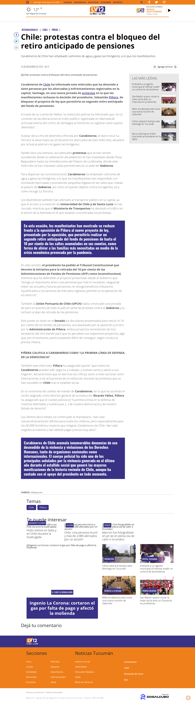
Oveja (78, 677)
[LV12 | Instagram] (164, 2)
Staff (126, 668)
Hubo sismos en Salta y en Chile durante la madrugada (41, 533)
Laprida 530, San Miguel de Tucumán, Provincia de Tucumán (59, 698)
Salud (53, 682)
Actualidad (31, 672)
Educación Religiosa (84, 672)
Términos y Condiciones (35, 692)
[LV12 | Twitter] (156, 2)
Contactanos (130, 662)
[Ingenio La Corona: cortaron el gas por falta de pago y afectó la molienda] (62, 571)
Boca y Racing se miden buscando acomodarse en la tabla (146, 136)
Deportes (117, 2)
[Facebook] (16, 34)
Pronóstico (109, 559)
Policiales (93, 2)
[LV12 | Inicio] (165, 652)
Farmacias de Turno (133, 674)
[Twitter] (16, 41)
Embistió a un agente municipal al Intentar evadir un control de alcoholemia (146, 87)
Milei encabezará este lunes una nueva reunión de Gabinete (146, 111)
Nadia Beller (81, 666)
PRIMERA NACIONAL (149, 591)
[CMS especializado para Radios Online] (152, 697)
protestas (88, 93)
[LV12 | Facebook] (149, 2)
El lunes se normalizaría (62, 592)
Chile (46, 84)
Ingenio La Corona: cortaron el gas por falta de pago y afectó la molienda (62, 608)
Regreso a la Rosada (112, 591)
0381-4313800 (98, 698)
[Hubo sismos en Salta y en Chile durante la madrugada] (43, 526)
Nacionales (80, 2)
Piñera (113, 97)
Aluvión (70, 525)
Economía (106, 2)
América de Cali (82, 661)
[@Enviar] (16, 47)
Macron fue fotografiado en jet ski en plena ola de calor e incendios (118, 536)
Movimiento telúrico (37, 522)
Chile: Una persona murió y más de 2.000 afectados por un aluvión (81, 536)
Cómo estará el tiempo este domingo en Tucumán (146, 123)
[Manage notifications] (188, 697)
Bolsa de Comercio (84, 682)
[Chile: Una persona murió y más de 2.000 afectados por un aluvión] (81, 529)
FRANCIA (107, 525)
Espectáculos (57, 672)
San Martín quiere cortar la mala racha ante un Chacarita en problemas (145, 99)
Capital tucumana (149, 559)
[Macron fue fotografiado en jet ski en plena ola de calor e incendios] (119, 529)
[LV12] (32, 644)
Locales (68, 2)
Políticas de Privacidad (54, 692)
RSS (126, 679)
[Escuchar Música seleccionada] (169, 10)
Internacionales (58, 677)
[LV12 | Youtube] (153, 641)
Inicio (28, 661)
